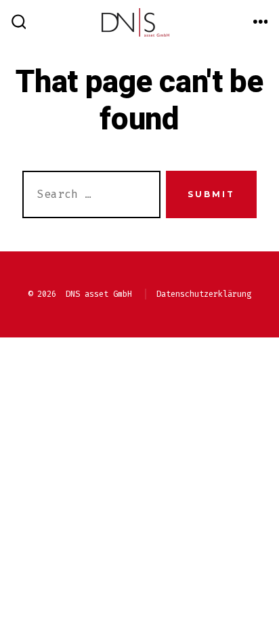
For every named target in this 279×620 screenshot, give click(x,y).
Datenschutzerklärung (203, 294)
